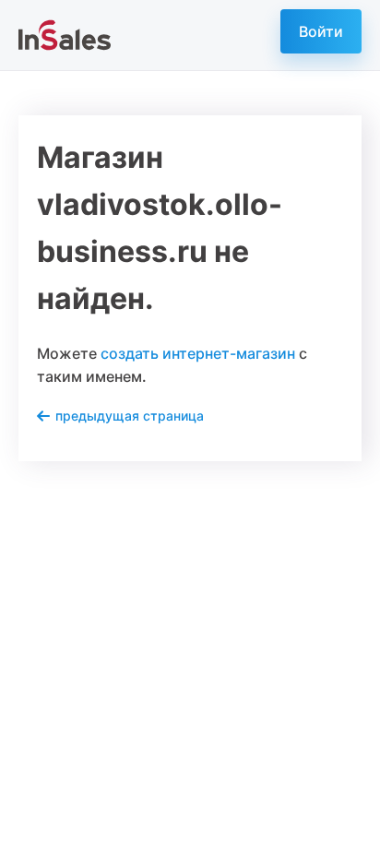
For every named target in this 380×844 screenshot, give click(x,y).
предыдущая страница (129, 415)
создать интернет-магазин (198, 353)
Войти (321, 31)
